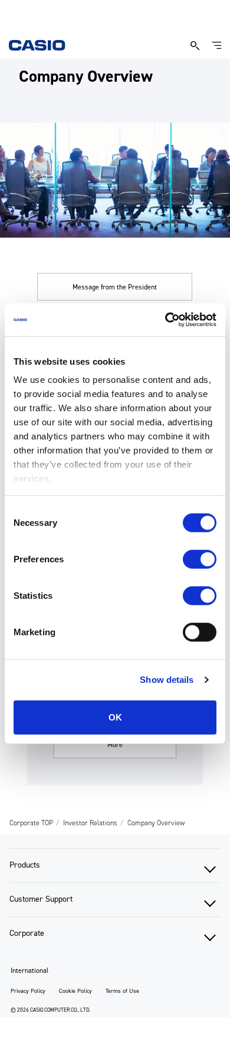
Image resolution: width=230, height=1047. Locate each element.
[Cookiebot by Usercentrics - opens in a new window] (165, 320)
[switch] (199, 558)
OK (115, 717)
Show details (166, 680)
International (29, 970)
